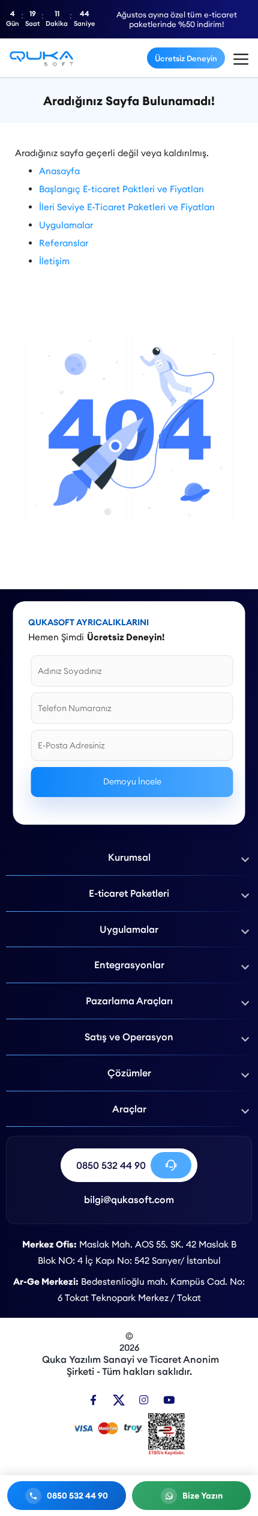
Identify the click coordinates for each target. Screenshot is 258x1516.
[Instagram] (143, 1399)
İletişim (54, 261)
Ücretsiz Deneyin (186, 58)
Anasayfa (59, 171)
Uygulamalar (66, 225)
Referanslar (63, 243)
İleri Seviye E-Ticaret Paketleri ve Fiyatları (127, 207)
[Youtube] (168, 1399)
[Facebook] (93, 1399)
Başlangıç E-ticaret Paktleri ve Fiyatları (121, 189)
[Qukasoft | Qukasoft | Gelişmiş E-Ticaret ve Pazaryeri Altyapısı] (41, 58)
